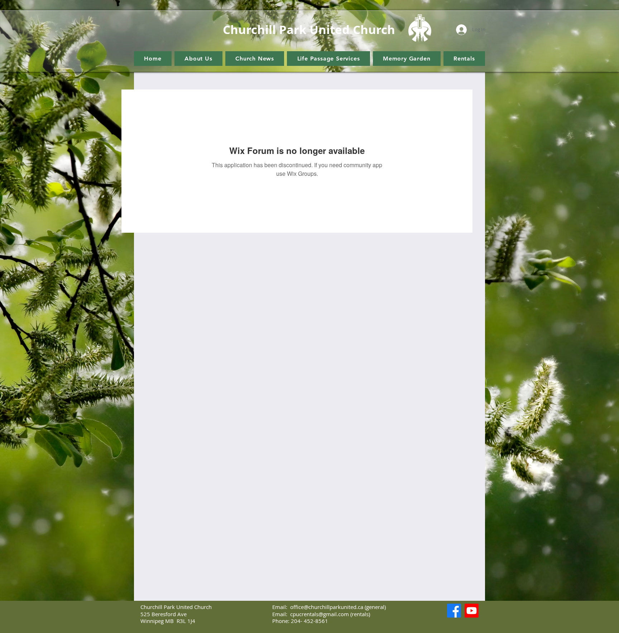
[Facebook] (454, 611)
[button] (198, 58)
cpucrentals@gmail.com (319, 614)
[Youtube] (472, 611)
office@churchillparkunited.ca (326, 606)
